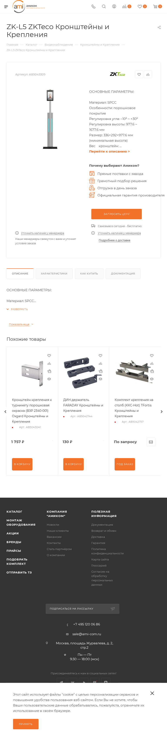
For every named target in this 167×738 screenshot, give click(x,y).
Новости (53, 524)
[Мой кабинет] (114, 7)
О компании (56, 555)
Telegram (61, 682)
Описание (20, 273)
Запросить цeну (116, 214)
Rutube (94, 682)
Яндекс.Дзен (105, 682)
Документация (123, 273)
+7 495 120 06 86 (86, 624)
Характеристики (54, 273)
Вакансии (54, 537)
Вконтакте (72, 682)
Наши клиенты (58, 530)
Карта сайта (100, 559)
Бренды (14, 542)
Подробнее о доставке (114, 240)
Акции (13, 533)
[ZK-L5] (50, 119)
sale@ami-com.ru (86, 634)
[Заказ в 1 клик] (49, 371)
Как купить (89, 273)
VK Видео (83, 682)
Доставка (98, 537)
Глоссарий (99, 565)
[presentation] (5, 411)
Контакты (54, 543)
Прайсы (14, 550)
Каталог (14, 511)
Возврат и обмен (103, 530)
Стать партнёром (59, 549)
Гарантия (98, 543)
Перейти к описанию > (109, 151)
